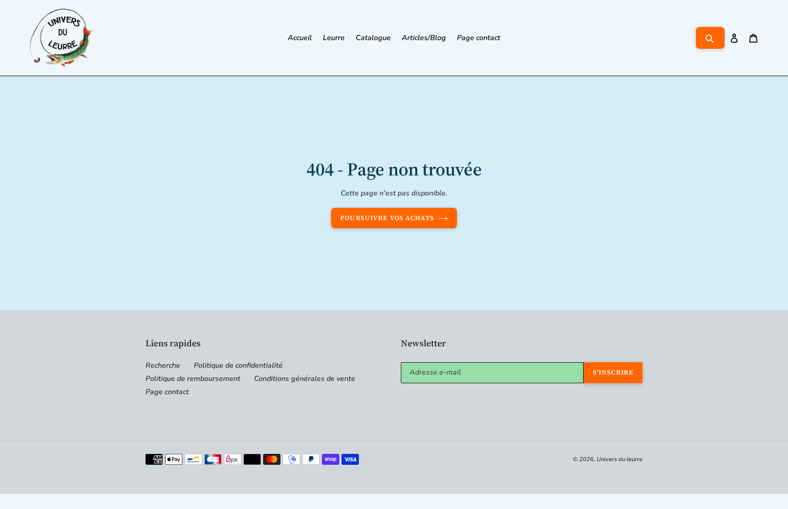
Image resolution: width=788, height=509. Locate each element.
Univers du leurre (619, 459)
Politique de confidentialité (238, 365)
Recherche (162, 365)
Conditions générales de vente (304, 379)
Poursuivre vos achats (387, 217)
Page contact (167, 392)
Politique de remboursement (192, 379)
